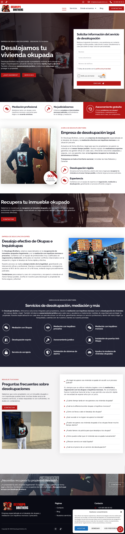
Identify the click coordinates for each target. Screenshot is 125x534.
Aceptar (81, 528)
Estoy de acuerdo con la (95, 69)
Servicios (73, 8)
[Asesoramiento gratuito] (90, 108)
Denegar (96, 528)
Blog (101, 8)
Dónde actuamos (87, 8)
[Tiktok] (60, 529)
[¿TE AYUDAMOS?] (120, 529)
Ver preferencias (112, 528)
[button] (121, 512)
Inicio (64, 8)
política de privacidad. (103, 69)
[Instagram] (55, 529)
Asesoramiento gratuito (108, 106)
